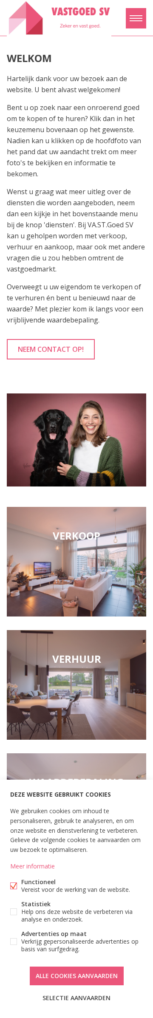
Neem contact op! (51, 349)
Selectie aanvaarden (76, 998)
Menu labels (136, 18)
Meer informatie (32, 866)
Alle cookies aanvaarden (77, 976)
